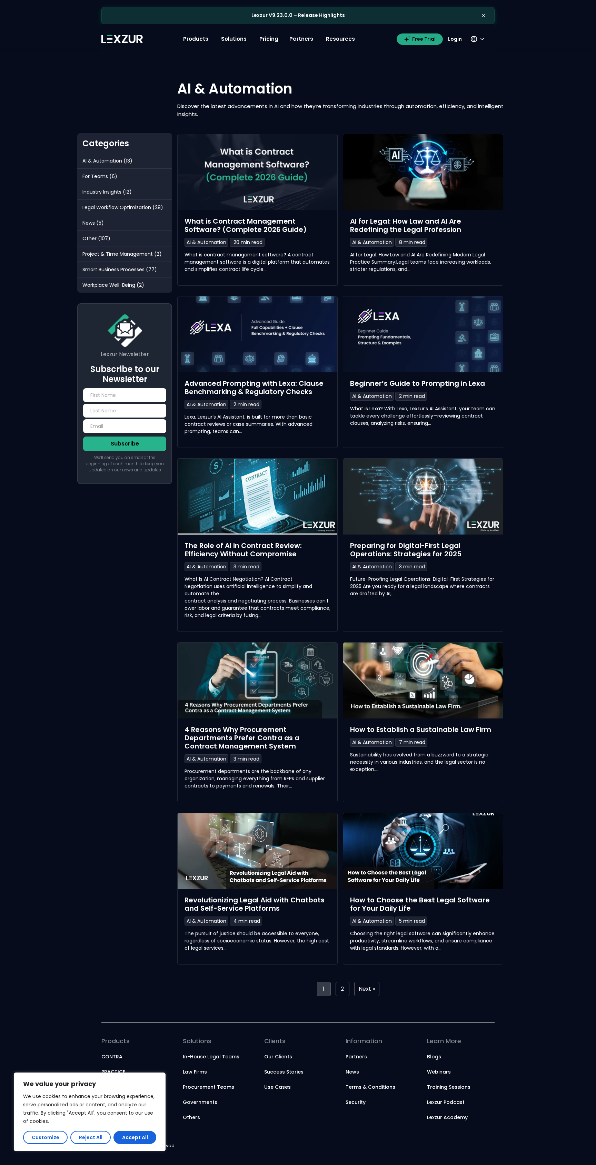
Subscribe (125, 444)
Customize (45, 1137)
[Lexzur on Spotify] (478, 1146)
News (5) (93, 222)
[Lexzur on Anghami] (488, 1146)
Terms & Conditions (370, 1087)
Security (356, 1102)
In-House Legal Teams (211, 1056)
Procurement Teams (208, 1087)
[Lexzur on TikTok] (464, 1146)
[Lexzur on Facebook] (458, 1146)
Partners (356, 1056)
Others (191, 1117)
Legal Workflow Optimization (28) (122, 207)
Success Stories (284, 1071)
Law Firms (195, 1071)
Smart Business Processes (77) (119, 269)
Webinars (439, 1071)
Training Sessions (448, 1087)
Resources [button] (340, 38)
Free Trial (424, 39)
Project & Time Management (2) (122, 254)
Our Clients (278, 1056)
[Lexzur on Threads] (471, 1146)
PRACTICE (113, 1071)
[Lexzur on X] (437, 1146)
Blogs (434, 1056)
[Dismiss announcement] (483, 15)
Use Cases (277, 1087)
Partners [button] (301, 38)
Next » (367, 989)
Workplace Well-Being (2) (113, 285)
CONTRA (111, 1056)
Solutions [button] (234, 38)
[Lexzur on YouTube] (444, 1146)
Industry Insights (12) (107, 191)
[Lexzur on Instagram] (451, 1146)
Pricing (268, 38)
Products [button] (195, 38)
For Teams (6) (99, 176)
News (352, 1071)
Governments (200, 1102)
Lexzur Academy (447, 1117)
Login (455, 39)
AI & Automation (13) (107, 160)
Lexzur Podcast (446, 1102)
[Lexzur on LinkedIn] (430, 1146)
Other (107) (96, 238)
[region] (90, 1112)
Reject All (90, 1137)
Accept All (135, 1137)
